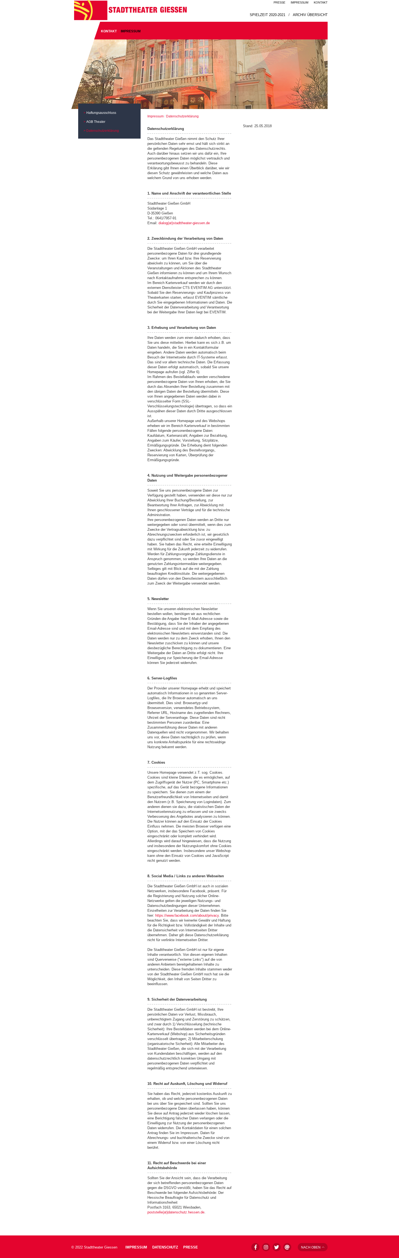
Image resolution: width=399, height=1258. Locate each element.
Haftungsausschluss (101, 113)
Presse (279, 2)
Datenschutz (165, 1247)
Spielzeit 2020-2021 (267, 15)
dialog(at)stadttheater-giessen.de (184, 223)
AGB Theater (95, 122)
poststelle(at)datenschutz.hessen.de (175, 1212)
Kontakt (321, 2)
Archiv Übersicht (310, 15)
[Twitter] (277, 1247)
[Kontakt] (287, 1247)
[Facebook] (255, 1247)
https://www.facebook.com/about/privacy (187, 915)
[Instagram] (266, 1247)
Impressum (299, 2)
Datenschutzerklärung (102, 131)
